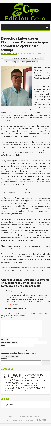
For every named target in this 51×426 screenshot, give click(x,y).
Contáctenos (29, 420)
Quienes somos (17, 420)
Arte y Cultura (27, 378)
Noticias (8, 388)
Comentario (6, 318)
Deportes (22, 380)
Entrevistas (9, 385)
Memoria (18, 386)
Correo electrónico (9, 342)
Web (3, 345)
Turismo (36, 391)
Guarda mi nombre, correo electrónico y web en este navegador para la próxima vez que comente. (22, 352)
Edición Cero (25, 18)
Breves (36, 377)
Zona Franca (43, 391)
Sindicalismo (29, 391)
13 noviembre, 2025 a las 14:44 (17, 293)
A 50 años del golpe (32, 374)
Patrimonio (8, 391)
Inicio (7, 420)
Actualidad (12, 377)
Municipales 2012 (30, 385)
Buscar (4, 359)
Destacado (11, 383)
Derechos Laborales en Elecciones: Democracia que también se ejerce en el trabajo (25, 44)
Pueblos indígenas (19, 391)
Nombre (5, 339)
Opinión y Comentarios (9, 53)
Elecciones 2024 (31, 383)
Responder (11, 305)
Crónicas (10, 380)
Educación (22, 383)
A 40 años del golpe (12, 375)
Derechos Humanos (36, 380)
